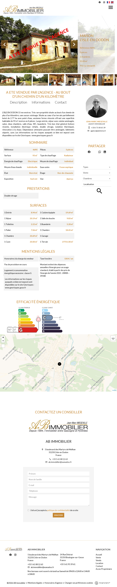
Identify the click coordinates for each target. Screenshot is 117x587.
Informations (41, 102)
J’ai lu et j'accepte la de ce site (54, 510)
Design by (104, 583)
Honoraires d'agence (53, 583)
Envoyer (58, 515)
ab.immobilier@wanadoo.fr (60, 462)
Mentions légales (35, 583)
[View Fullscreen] (3, 346)
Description (18, 102)
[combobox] (96, 167)
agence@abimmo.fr (98, 131)
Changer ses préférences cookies (79, 583)
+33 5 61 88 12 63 (60, 459)
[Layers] (113, 338)
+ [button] (3, 337)
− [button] (3, 340)
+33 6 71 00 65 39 (98, 127)
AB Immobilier (58, 441)
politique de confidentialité (58, 510)
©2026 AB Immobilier (16, 583)
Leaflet (114, 390)
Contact (61, 102)
